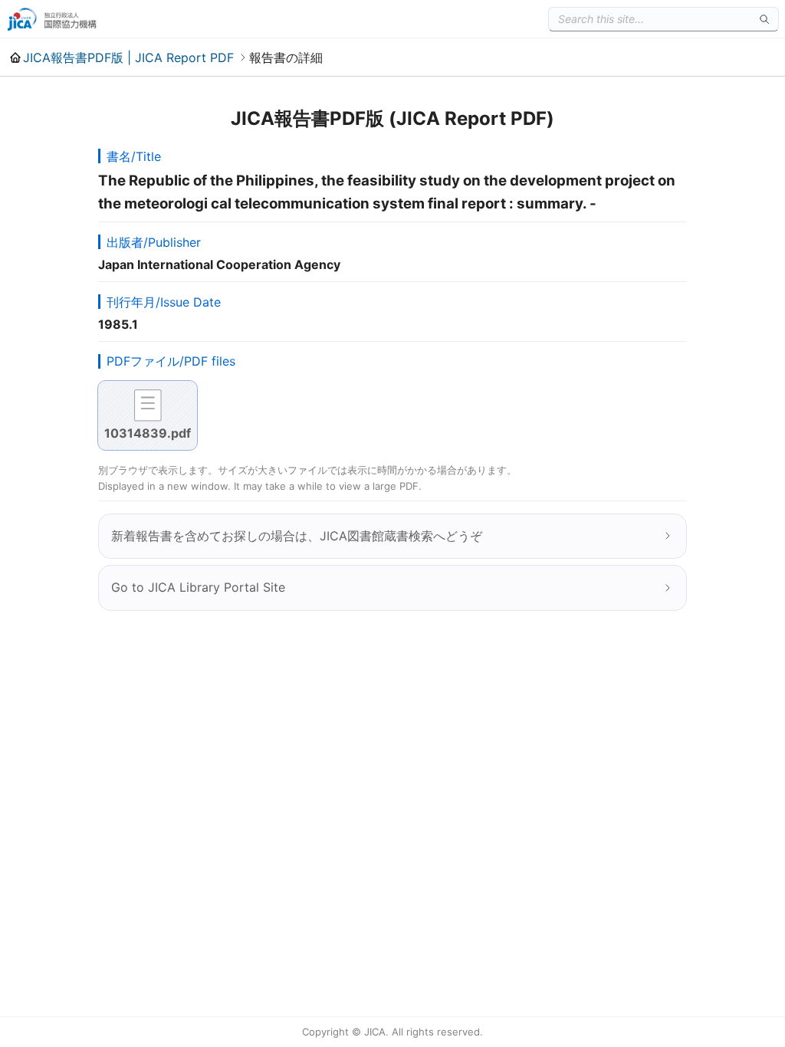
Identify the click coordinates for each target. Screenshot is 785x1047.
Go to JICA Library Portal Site (198, 587)
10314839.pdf (147, 433)
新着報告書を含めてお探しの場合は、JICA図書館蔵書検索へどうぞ (296, 535)
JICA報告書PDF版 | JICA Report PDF (128, 57)
